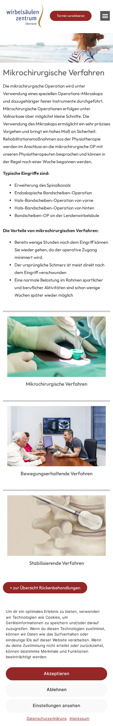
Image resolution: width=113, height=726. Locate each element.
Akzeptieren (56, 673)
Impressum (79, 718)
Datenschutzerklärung (47, 718)
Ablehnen (57, 689)
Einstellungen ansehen (56, 705)
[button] (105, 16)
